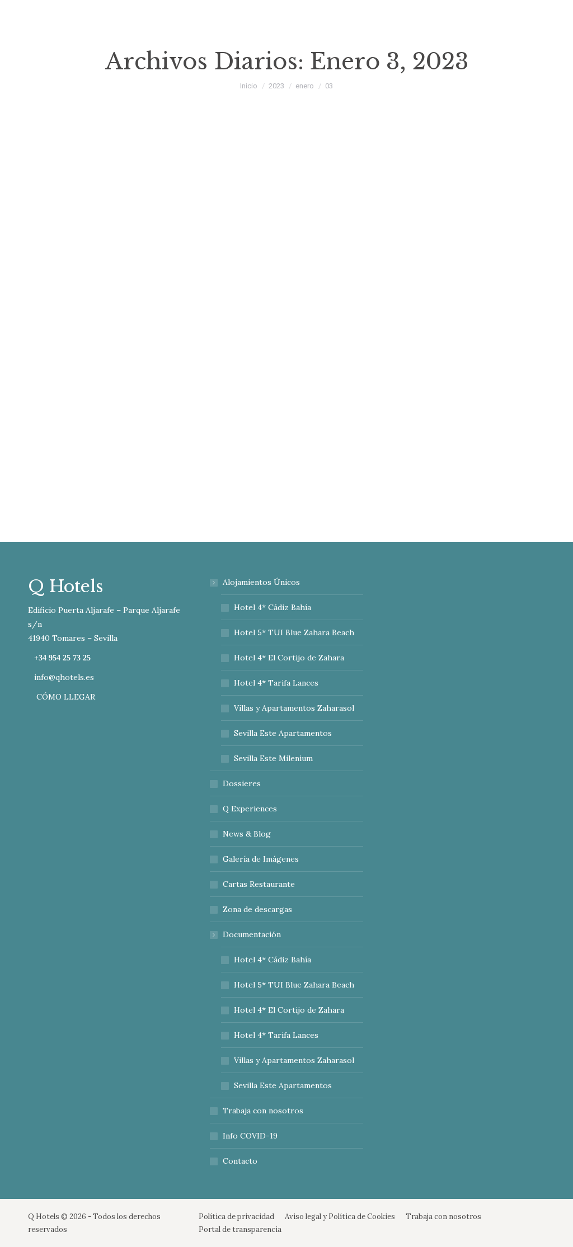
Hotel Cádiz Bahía (125, 413)
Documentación (252, 934)
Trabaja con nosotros (263, 1111)
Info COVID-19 (250, 1136)
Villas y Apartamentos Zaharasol (294, 708)
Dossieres (242, 783)
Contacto (240, 1161)
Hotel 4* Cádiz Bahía (272, 607)
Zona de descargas (257, 909)
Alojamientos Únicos (261, 582)
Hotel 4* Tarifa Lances (276, 683)
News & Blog (247, 834)
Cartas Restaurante (259, 884)
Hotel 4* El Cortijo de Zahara (289, 658)
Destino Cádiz (66, 413)
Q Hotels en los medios (199, 413)
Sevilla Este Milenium (273, 758)
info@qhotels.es (64, 677)
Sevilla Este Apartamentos (283, 733)
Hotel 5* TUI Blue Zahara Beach (294, 632)
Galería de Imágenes (261, 859)
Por (266, 413)
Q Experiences (250, 809)
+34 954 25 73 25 (62, 658)
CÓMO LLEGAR (64, 697)
